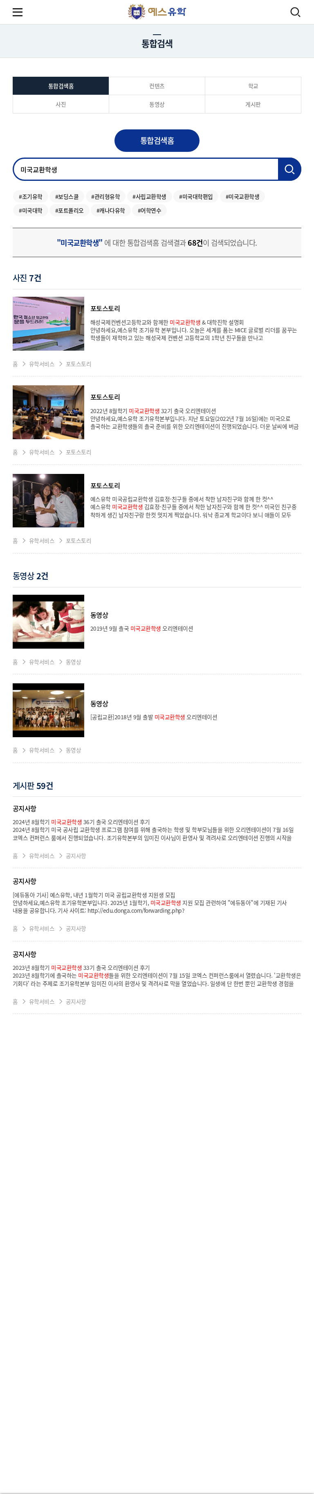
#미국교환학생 (243, 196)
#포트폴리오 (69, 210)
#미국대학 (31, 210)
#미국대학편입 (196, 196)
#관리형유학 (105, 196)
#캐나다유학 (110, 210)
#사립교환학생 (149, 196)
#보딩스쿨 (67, 196)
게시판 (33, 786)
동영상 (30, 576)
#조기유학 (31, 196)
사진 (27, 278)
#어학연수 (149, 210)
